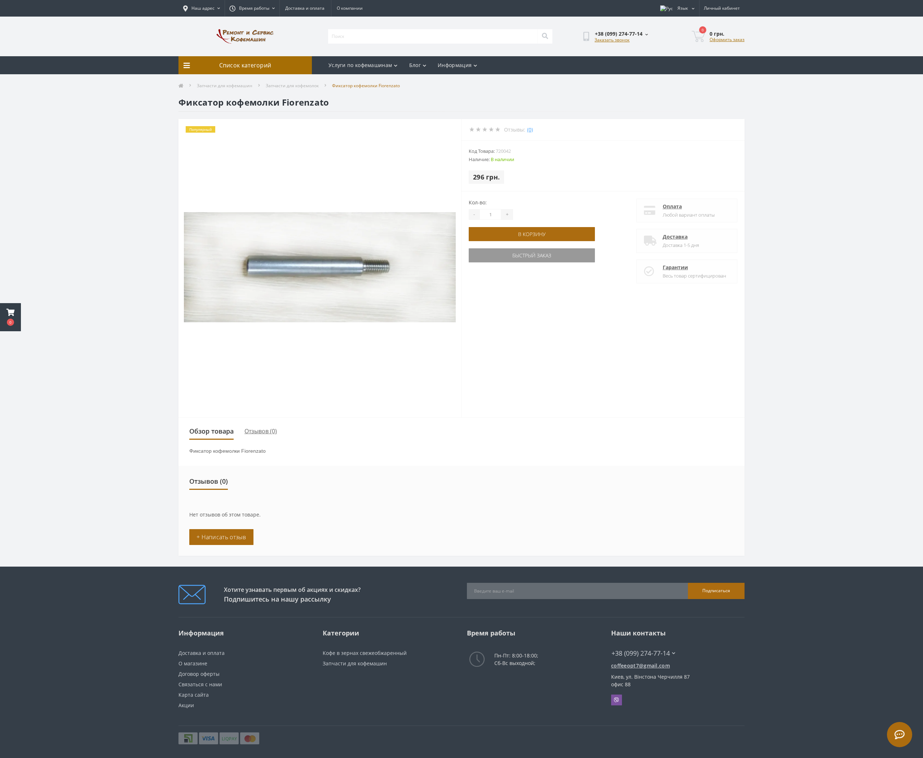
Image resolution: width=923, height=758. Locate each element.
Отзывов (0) (260, 431)
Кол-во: (478, 202)
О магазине (192, 663)
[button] (10, 317)
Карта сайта (193, 694)
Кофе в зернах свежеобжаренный (365, 653)
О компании (350, 8)
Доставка (675, 236)
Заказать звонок (612, 40)
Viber (616, 700)
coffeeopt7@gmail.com (640, 665)
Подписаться (716, 591)
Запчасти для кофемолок (292, 86)
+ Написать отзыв (221, 537)
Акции (186, 705)
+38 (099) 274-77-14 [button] (640, 653)
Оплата (672, 206)
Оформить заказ (727, 39)
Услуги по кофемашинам (360, 65)
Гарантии (675, 267)
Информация (455, 65)
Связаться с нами (200, 684)
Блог (415, 65)
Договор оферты (199, 673)
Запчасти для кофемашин (224, 86)
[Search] (544, 36)
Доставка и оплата (304, 8)
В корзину (532, 234)
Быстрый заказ (531, 255)
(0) (530, 129)
